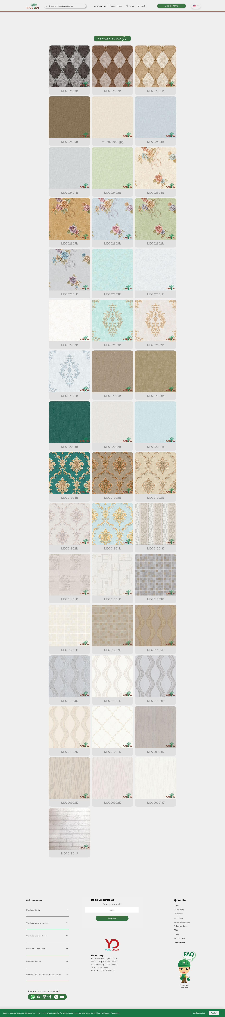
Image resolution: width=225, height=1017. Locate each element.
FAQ (176, 930)
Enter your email (111, 904)
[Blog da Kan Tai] (38, 997)
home (176, 905)
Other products (180, 926)
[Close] (221, 1013)
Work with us (179, 938)
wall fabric (178, 918)
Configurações (199, 1013)
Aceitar (214, 1013)
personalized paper (182, 922)
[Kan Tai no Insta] (44, 997)
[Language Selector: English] (196, 6)
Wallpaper (178, 913)
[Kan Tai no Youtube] (62, 997)
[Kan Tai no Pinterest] (56, 997)
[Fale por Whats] (33, 997)
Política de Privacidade (110, 1013)
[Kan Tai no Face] (50, 997)
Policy (176, 934)
